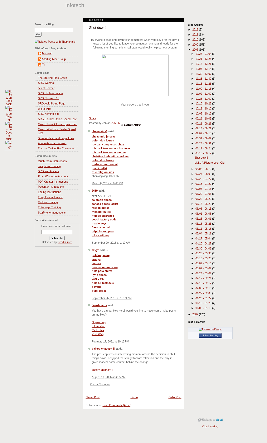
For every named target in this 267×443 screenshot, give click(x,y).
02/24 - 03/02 (203, 273)
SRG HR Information (50, 93)
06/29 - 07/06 (203, 193)
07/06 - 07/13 (203, 188)
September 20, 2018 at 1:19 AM (111, 242)
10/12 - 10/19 (203, 108)
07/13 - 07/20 (203, 183)
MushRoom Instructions (52, 161)
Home (134, 397)
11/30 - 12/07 (203, 74)
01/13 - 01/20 (203, 303)
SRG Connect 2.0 (48, 98)
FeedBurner (65, 242)
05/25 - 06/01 (203, 218)
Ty (43, 64)
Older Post (175, 397)
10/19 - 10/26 (203, 103)
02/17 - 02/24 (203, 278)
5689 (95, 190)
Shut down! (97, 28)
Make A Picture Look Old (209, 162)
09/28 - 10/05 (203, 118)
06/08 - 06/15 (203, 208)
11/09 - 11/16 (203, 88)
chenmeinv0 (99, 131)
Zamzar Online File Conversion (56, 148)
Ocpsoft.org (99, 322)
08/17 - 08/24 (203, 148)
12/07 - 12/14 (203, 68)
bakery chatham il (103, 348)
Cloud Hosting (210, 426)
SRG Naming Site (48, 113)
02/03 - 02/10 (203, 288)
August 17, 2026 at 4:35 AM (109, 377)
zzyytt (95, 250)
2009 (195, 44)
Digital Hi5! (44, 108)
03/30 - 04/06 (203, 248)
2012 (195, 29)
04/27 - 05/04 (203, 238)
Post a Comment (100, 384)
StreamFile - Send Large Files (56, 138)
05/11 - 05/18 (203, 228)
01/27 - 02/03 (203, 293)
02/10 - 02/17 (203, 283)
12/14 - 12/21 (203, 63)
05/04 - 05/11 (203, 233)
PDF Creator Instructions (53, 181)
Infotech (74, 5)
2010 (195, 39)
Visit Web (97, 334)
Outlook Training (48, 202)
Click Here (98, 330)
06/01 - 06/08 (203, 213)
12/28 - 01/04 (203, 53)
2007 (195, 314)
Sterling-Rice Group (54, 59)
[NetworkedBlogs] (210, 329)
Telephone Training (49, 166)
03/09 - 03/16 (203, 263)
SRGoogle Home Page (51, 103)
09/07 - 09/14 (203, 133)
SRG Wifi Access (48, 171)
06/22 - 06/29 (203, 198)
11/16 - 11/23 (203, 83)
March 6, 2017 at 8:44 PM (107, 183)
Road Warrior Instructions (53, 176)
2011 (195, 34)
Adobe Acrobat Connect (52, 143)
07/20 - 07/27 (203, 179)
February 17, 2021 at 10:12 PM (110, 341)
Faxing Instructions (49, 192)
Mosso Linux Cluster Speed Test (57, 124)
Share (92, 118)
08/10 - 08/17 (203, 153)
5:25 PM (116, 123)
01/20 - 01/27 (203, 298)
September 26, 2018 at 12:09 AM (112, 298)
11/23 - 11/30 (203, 78)
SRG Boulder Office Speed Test (57, 119)
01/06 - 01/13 (203, 308)
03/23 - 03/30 (203, 253)
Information (98, 326)
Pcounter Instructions (51, 186)
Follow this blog (210, 335)
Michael (47, 53)
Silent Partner (46, 88)
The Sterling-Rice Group (52, 77)
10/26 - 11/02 (203, 98)
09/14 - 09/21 (203, 128)
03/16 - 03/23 (203, 258)
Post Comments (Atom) (117, 405)
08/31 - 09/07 (203, 138)
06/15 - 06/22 (203, 203)
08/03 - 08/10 (203, 169)
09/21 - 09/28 (203, 123)
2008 (195, 49)
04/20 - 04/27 (203, 243)
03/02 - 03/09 (203, 268)
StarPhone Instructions (52, 212)
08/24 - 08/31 (203, 143)
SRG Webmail (46, 82)
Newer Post (93, 397)
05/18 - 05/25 (203, 223)
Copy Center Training (50, 197)
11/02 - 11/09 (203, 93)
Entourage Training (49, 207)
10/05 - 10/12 (203, 113)
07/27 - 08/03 (203, 174)
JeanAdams (99, 305)
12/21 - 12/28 (203, 58)
